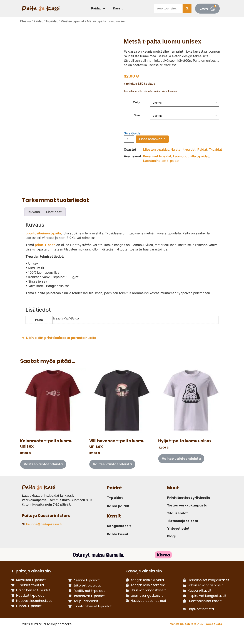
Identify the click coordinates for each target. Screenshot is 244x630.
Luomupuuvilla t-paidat (191, 156)
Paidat (96, 8)
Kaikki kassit (117, 534)
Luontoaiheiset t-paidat (161, 161)
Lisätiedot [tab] (54, 212)
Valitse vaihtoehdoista (43, 464)
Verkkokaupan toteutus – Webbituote (196, 624)
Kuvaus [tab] (34, 212)
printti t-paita (45, 245)
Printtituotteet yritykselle (188, 497)
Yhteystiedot (178, 528)
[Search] (187, 8)
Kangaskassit (119, 526)
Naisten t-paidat (183, 149)
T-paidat (52, 21)
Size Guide (132, 133)
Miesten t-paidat (72, 21)
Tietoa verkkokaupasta (187, 505)
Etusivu (25, 21)
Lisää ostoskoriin (152, 139)
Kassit (118, 8)
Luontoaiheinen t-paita (43, 233)
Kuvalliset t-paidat (157, 156)
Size (137, 115)
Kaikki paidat (118, 506)
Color (137, 102)
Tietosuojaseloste (182, 521)
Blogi (171, 536)
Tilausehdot (177, 513)
